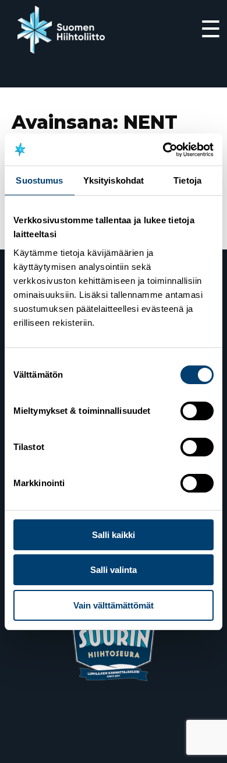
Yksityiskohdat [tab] (113, 180)
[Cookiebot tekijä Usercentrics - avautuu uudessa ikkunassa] (163, 149)
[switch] (197, 411)
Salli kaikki (113, 535)
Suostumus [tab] (39, 180)
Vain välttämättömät (113, 605)
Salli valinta (113, 570)
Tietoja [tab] (187, 180)
